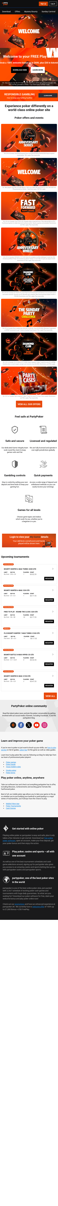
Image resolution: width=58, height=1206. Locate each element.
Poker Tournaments (13, 806)
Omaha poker (11, 770)
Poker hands (11, 764)
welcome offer (38, 906)
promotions (19, 904)
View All (50, 696)
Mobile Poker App (12, 803)
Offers (17, 11)
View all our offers (29, 404)
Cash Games (11, 808)
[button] (24, 81)
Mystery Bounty (30, 11)
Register (49, 578)
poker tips (23, 750)
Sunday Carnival (48, 11)
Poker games (11, 762)
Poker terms (10, 773)
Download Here (20, 70)
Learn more (38, 70)
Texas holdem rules (13, 767)
